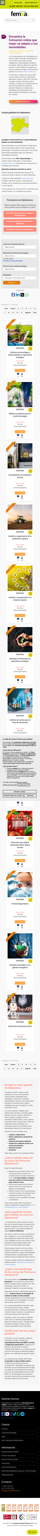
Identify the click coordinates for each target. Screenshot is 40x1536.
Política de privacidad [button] (10, 785)
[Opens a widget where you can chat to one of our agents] (32, 1532)
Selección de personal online (20, 1026)
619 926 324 (32, 6)
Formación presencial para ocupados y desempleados (20, 214)
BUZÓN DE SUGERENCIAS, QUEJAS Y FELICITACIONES (19, 1471)
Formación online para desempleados (20, 229)
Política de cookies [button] (21, 782)
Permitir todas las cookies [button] (13, 795)
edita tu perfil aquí (29, 72)
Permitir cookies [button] (19, 791)
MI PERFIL (5, 1429)
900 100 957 (17, 6)
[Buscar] (33, 20)
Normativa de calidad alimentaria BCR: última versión (20, 845)
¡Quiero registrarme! (31, 2)
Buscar (12, 283)
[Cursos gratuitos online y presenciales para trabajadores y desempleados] (20, 13)
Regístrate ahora (27, 178)
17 (21, 312)
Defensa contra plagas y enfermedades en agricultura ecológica (20, 354)
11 (30, 308)
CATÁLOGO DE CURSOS (9, 1433)
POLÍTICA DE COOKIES (9, 1455)
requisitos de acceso (8, 163)
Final (34, 312)
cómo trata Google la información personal (17, 763)
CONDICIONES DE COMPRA (10, 1452)
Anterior (13, 308)
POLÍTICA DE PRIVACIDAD (10, 1459)
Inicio (6, 308)
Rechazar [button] (30, 795)
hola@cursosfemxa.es (10, 1490)
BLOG (3, 1436)
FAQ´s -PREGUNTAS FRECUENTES (12, 1440)
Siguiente (28, 312)
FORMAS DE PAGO (7, 1475)
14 (8, 312)
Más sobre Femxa (8, 1418)
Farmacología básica (20, 904)
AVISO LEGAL (6, 1463)
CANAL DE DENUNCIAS (9, 1467)
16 (17, 312)
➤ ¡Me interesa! (23, 101)
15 (13, 312)
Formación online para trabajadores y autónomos (20, 222)
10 (26, 308)
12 (34, 308)
